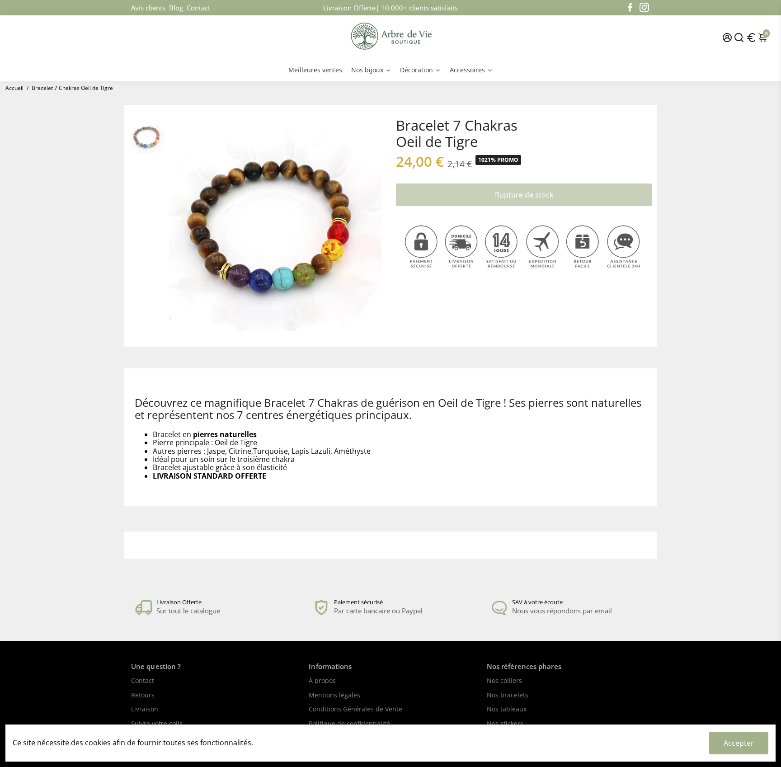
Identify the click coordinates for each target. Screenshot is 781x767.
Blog (176, 7)
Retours (143, 695)
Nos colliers (504, 681)
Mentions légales (334, 695)
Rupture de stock (524, 195)
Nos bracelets (507, 695)
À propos (322, 681)
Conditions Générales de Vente (355, 709)
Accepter (739, 743)
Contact (198, 7)
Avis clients (148, 7)
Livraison (144, 709)
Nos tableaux (507, 709)
